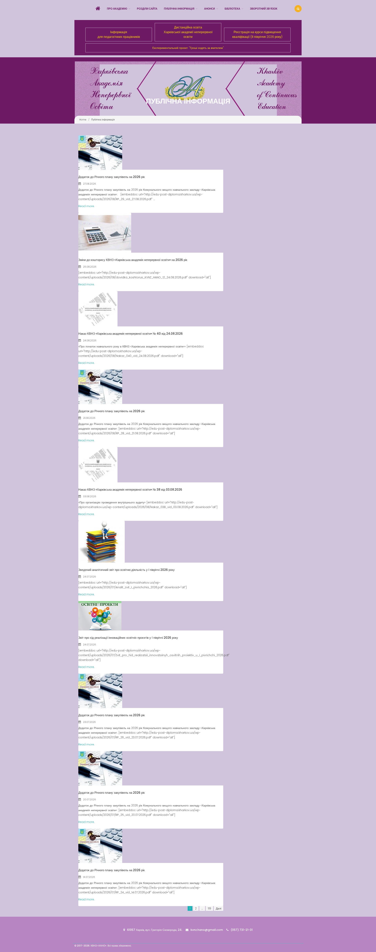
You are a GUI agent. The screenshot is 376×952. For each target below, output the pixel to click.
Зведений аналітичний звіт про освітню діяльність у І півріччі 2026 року (126, 570)
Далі (218, 908)
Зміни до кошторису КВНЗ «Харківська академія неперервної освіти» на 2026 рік (132, 260)
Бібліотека (232, 9)
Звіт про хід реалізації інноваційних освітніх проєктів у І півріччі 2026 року (128, 638)
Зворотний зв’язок (263, 9)
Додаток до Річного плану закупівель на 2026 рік (111, 177)
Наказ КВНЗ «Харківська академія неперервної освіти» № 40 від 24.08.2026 (130, 334)
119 (209, 908)
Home (82, 119)
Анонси (209, 9)
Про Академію (117, 9)
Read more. (86, 206)
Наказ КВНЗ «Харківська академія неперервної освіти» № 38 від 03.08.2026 (130, 489)
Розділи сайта (147, 9)
